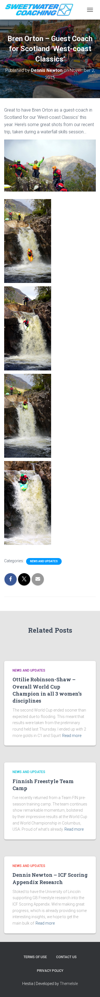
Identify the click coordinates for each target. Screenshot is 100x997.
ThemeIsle (69, 983)
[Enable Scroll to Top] (89, 986)
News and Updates (44, 561)
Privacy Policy (50, 971)
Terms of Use (35, 957)
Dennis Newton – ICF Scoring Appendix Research (50, 878)
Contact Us (66, 957)
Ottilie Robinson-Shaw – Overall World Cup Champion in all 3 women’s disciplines (47, 690)
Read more (71, 735)
